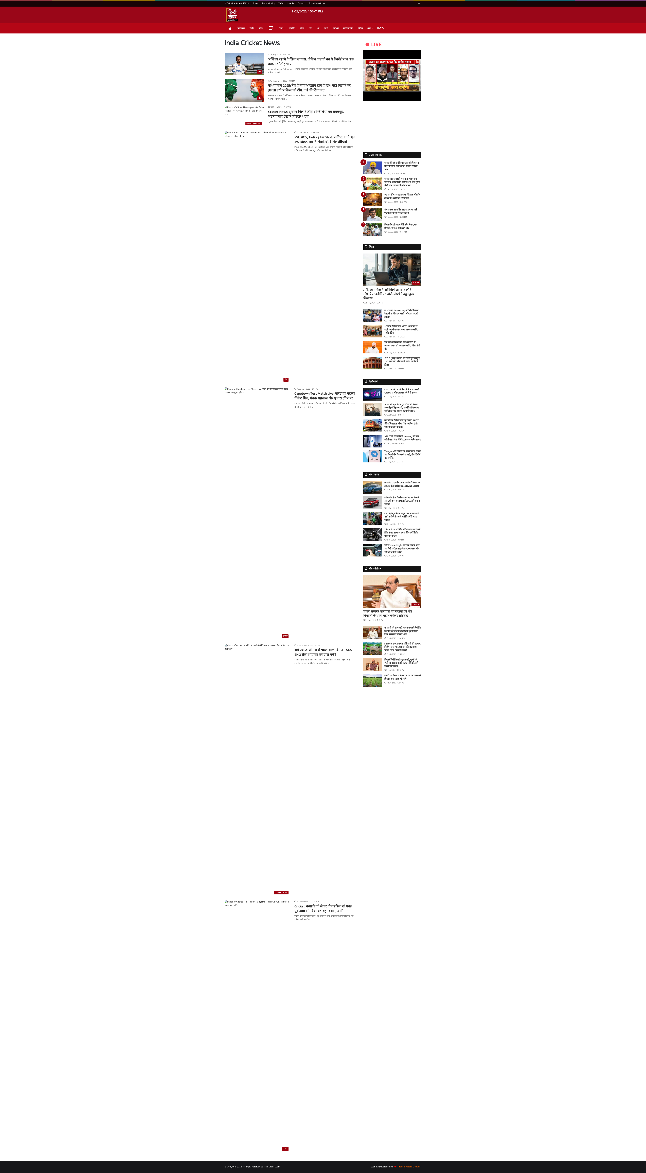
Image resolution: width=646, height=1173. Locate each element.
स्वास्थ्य (336, 28)
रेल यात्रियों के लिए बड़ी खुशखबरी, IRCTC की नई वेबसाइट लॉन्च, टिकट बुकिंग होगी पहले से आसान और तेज (401, 424)
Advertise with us (317, 3)
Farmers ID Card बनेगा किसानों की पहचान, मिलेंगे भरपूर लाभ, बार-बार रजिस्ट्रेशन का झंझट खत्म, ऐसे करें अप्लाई (402, 647)
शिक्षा (326, 28)
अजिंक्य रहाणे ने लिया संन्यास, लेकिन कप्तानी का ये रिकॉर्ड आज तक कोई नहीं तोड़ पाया (311, 62)
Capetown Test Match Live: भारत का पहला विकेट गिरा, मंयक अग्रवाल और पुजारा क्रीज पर (324, 396)
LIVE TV (380, 28)
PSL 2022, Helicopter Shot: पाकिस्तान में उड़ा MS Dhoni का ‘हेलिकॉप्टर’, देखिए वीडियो (324, 140)
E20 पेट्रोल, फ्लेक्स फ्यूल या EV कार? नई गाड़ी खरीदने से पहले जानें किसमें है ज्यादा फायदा (401, 517)
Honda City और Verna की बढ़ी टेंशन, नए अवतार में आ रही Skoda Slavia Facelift (402, 484)
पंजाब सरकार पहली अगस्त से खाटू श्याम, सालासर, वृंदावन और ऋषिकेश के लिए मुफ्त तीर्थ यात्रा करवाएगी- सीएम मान (402, 182)
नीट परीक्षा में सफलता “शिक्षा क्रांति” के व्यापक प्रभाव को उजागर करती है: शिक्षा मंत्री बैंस (402, 345)
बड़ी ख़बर (241, 28)
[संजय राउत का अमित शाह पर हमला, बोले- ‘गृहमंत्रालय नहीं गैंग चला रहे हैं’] (372, 214)
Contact (301, 3)
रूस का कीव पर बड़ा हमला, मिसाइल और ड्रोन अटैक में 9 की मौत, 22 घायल (402, 196)
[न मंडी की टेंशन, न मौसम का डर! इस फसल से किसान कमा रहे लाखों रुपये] (372, 680)
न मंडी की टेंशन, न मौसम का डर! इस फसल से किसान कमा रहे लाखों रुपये (402, 677)
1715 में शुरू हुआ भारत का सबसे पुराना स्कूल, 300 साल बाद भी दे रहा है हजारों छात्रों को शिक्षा (402, 361)
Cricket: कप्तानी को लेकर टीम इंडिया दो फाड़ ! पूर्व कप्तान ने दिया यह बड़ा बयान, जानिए (323, 909)
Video (281, 3)
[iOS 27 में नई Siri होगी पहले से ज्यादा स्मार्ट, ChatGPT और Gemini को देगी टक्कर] (372, 394)
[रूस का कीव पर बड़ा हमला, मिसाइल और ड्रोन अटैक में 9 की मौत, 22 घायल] (372, 199)
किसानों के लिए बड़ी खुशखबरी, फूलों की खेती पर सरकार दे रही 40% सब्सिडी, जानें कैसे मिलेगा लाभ (401, 663)
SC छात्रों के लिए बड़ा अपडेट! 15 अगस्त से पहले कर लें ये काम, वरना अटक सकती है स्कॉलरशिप (401, 329)
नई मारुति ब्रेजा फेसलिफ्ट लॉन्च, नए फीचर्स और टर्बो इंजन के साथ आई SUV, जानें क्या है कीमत (402, 501)
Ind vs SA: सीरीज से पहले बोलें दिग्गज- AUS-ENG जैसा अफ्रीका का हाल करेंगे (323, 652)
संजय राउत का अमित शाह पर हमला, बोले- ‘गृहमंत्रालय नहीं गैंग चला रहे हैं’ (401, 211)
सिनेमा (360, 28)
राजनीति (292, 28)
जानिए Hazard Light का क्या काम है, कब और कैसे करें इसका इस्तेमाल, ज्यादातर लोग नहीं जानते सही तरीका (401, 549)
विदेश (261, 28)
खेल (310, 28)
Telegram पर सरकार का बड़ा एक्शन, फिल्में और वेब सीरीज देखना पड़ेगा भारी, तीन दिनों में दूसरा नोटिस (402, 454)
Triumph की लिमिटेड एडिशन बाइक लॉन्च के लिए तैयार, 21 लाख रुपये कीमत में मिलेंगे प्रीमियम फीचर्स (402, 533)
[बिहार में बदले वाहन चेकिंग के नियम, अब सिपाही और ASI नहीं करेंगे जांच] (372, 229)
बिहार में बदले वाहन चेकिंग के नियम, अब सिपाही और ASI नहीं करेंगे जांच (400, 226)
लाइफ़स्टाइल (348, 28)
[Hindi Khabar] (232, 15)
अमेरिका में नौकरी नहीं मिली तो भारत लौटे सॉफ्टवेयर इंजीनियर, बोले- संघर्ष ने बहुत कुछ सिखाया (388, 294)
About (256, 3)
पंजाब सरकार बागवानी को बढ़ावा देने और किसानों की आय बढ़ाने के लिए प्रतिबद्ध (387, 613)
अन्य (369, 28)
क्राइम (302, 28)
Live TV (291, 3)
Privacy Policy (268, 3)
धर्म (318, 28)
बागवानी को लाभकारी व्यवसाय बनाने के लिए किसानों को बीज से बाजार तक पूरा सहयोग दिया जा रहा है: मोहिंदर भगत (402, 631)
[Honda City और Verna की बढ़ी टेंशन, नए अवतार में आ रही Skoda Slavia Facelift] (372, 487)
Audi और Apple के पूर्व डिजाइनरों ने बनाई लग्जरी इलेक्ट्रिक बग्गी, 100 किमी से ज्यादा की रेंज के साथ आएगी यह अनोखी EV (401, 408)
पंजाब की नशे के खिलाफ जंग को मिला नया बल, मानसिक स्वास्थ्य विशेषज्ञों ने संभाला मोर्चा (401, 166)
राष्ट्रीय (252, 28)
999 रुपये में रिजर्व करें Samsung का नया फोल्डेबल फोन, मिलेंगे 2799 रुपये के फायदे (402, 438)
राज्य (280, 28)
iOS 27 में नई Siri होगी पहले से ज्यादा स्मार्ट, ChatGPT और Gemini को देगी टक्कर (401, 391)
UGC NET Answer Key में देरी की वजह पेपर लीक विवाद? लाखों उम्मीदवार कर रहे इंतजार (401, 314)
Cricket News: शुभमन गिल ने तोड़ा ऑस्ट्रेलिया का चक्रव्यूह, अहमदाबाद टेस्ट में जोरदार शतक (306, 114)
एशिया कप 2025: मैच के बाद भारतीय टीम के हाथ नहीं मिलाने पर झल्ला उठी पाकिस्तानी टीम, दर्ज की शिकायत (309, 88)
